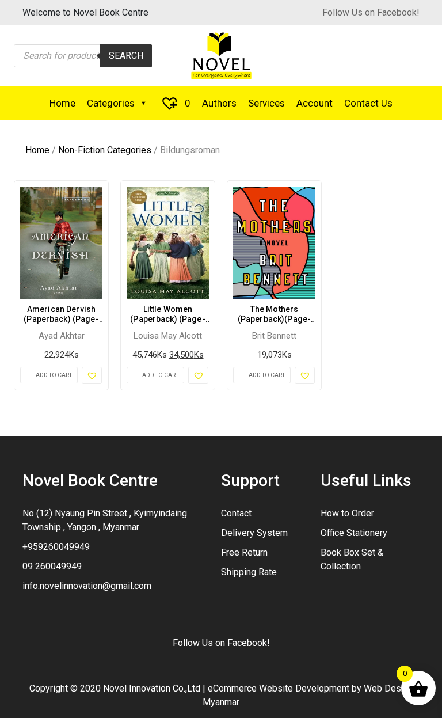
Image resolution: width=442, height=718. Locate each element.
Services (266, 103)
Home (62, 103)
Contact (236, 513)
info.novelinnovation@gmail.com (86, 585)
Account (314, 103)
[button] (92, 375)
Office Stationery (354, 532)
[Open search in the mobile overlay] (83, 55)
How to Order (347, 513)
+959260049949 (56, 546)
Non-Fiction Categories (104, 150)
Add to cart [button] (54, 375)
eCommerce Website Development (278, 688)
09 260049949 (52, 566)
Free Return (244, 552)
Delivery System (254, 532)
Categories (111, 103)
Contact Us (368, 103)
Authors (219, 103)
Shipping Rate (249, 572)
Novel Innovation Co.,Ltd (151, 688)
